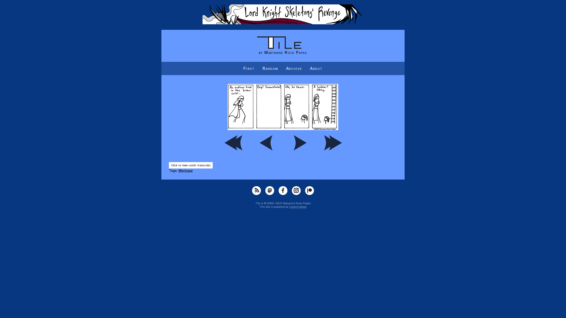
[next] (299, 142)
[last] (332, 142)
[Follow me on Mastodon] (269, 190)
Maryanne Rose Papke (285, 52)
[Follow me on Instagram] (296, 190)
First (249, 68)
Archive (294, 68)
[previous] (266, 142)
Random (270, 68)
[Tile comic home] (279, 47)
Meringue (185, 170)
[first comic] (233, 142)
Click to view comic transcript (190, 165)
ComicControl (297, 207)
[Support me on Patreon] (309, 190)
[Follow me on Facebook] (283, 190)
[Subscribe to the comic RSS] (256, 190)
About (316, 68)
